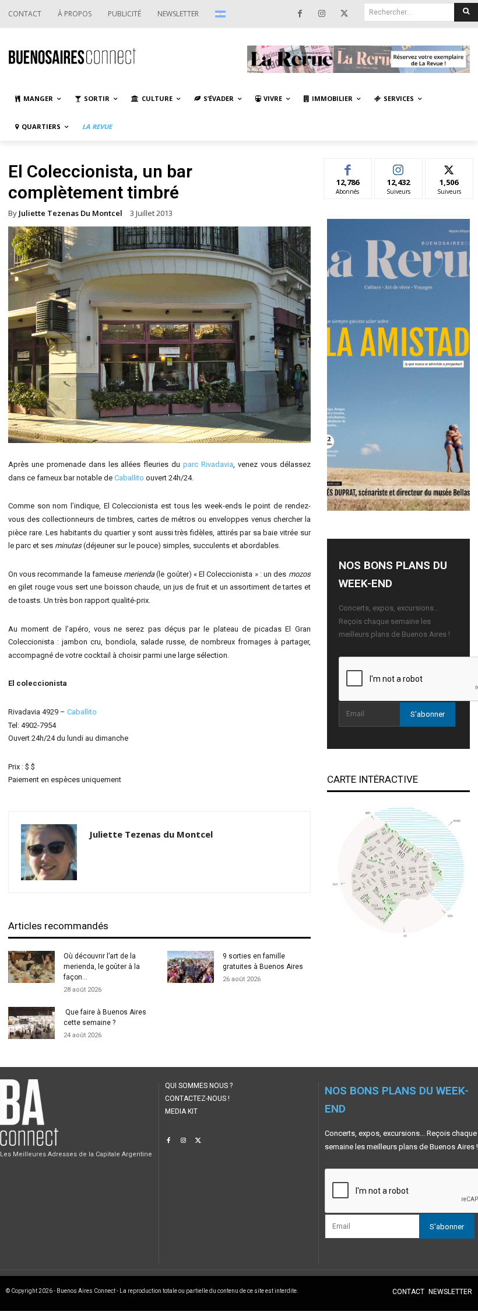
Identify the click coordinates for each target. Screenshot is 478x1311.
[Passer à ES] (222, 14)
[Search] (466, 12)
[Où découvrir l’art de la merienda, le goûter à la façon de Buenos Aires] (31, 967)
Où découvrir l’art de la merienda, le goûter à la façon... (102, 966)
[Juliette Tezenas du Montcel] (49, 852)
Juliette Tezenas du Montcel (70, 213)
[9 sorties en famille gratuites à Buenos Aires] (190, 967)
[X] (344, 14)
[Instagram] (322, 14)
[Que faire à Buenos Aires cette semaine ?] (31, 1023)
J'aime (348, 167)
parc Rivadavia (208, 464)
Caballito (129, 477)
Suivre (398, 167)
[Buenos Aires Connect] (119, 56)
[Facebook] (299, 14)
